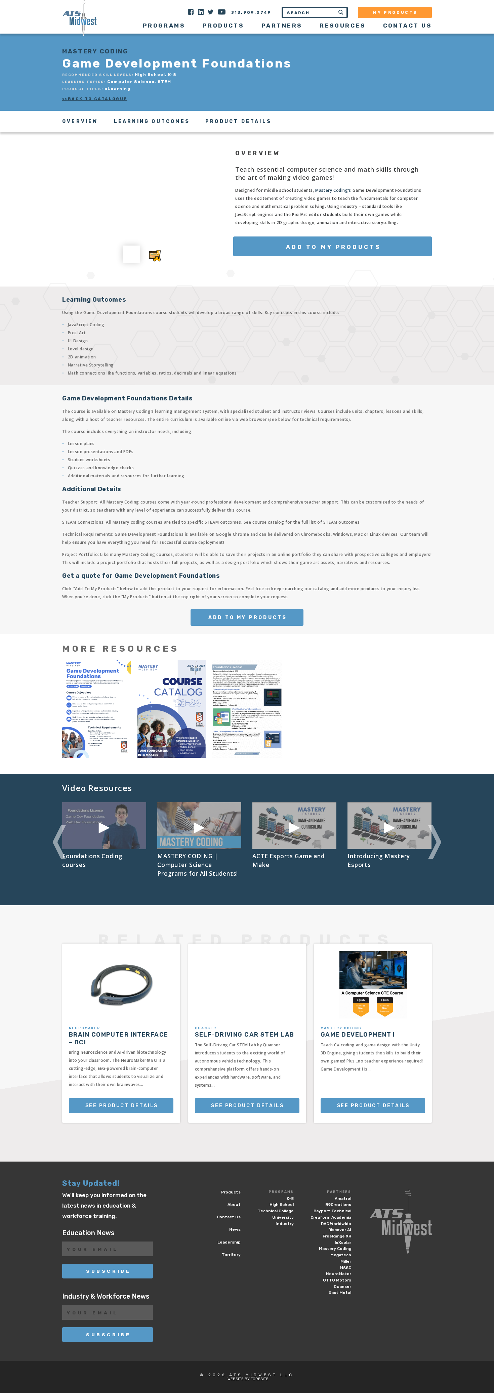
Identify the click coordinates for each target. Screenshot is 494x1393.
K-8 (290, 1198)
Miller (345, 1261)
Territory (231, 1254)
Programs (281, 1191)
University (283, 1217)
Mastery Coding (335, 1248)
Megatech (340, 1255)
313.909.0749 (251, 12)
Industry (285, 1223)
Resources (343, 25)
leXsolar (343, 1242)
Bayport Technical (332, 1211)
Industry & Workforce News (105, 1296)
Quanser (342, 1286)
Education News (88, 1233)
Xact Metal (340, 1292)
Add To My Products (333, 247)
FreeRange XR (337, 1236)
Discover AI (339, 1229)
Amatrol (343, 1198)
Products (223, 25)
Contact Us (407, 25)
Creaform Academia (331, 1217)
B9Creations (338, 1204)
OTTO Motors (337, 1280)
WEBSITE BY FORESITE (248, 1379)
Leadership (229, 1242)
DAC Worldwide (336, 1223)
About (234, 1204)
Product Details (238, 121)
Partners (339, 1191)
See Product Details (121, 1105)
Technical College (276, 1211)
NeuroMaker (338, 1273)
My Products (395, 12)
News (235, 1229)
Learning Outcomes (152, 121)
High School (282, 1204)
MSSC (345, 1267)
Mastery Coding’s (333, 190)
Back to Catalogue (97, 99)
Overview (80, 121)
